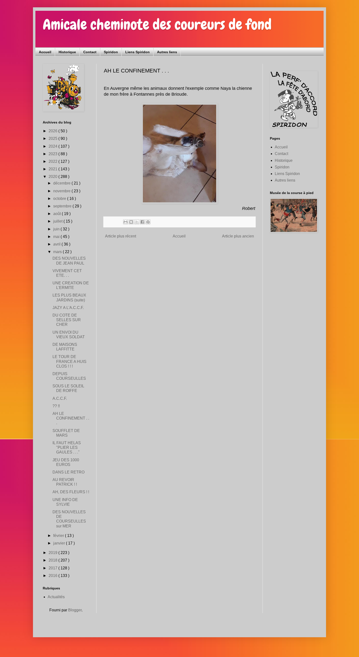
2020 (53, 177)
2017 (53, 568)
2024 (53, 146)
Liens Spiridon (137, 52)
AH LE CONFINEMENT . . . (71, 418)
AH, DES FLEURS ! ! (71, 492)
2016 (53, 576)
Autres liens (167, 52)
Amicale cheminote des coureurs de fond (157, 24)
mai (57, 237)
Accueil (45, 52)
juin (57, 229)
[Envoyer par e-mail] (125, 221)
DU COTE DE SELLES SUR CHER (67, 320)
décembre (62, 183)
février (59, 536)
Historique (67, 52)
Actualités (56, 597)
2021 (53, 169)
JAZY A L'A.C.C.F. (68, 308)
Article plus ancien (238, 236)
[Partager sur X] (136, 221)
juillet (58, 221)
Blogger (75, 610)
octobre (60, 198)
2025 (53, 138)
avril (57, 244)
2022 (53, 161)
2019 (53, 553)
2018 (53, 560)
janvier (59, 543)
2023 (53, 154)
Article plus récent (120, 236)
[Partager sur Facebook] (142, 221)
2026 (53, 131)
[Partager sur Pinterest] (148, 221)
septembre (63, 206)
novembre (62, 191)
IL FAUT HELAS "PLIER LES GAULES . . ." (67, 447)
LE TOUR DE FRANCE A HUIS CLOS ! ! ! (69, 361)
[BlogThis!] (131, 221)
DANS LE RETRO (68, 472)
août (57, 214)
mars (58, 252)
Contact (89, 52)
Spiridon (111, 52)
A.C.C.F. (60, 398)
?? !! (56, 406)
